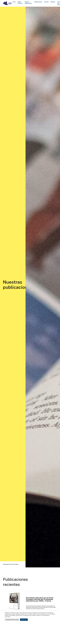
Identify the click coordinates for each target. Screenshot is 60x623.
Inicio (14, 2)
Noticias (53, 2)
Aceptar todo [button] (24, 619)
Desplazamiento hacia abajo (10, 564)
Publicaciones (38, 2)
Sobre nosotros (20, 2)
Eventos (46, 2)
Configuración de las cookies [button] (12, 619)
